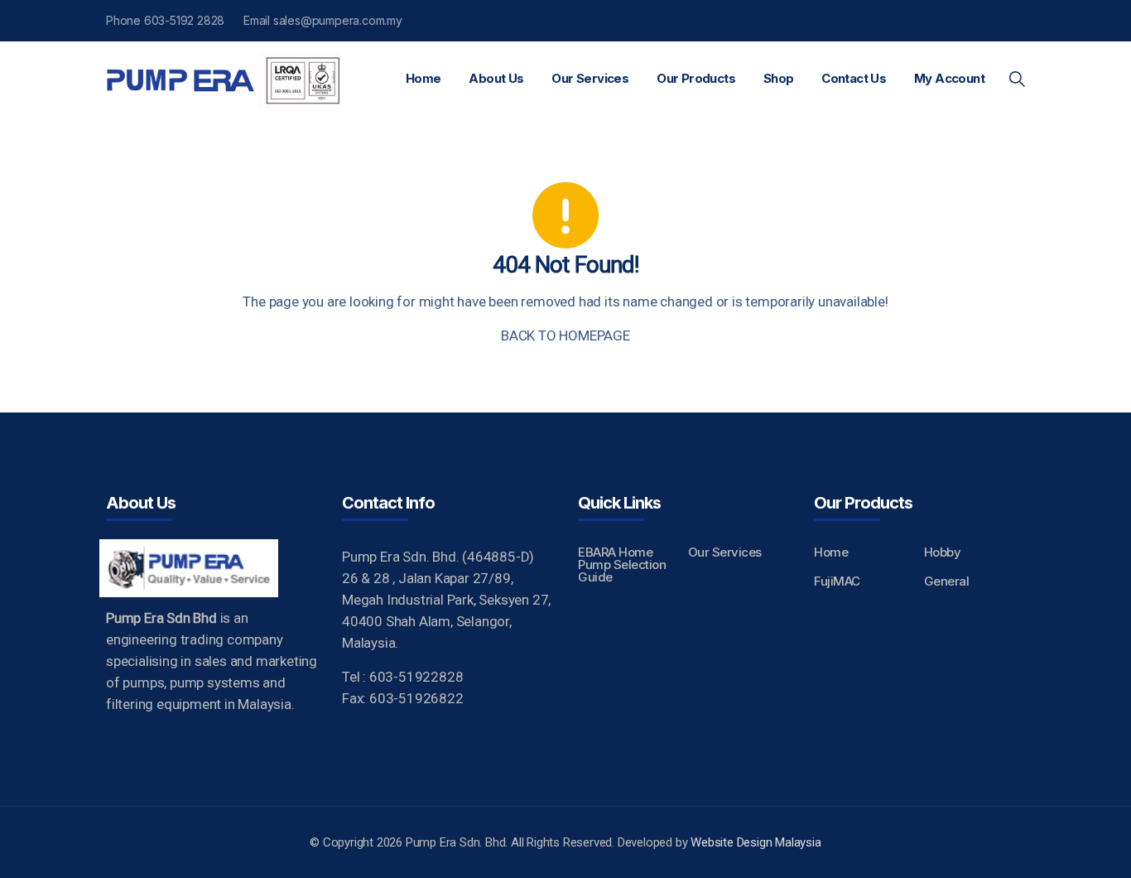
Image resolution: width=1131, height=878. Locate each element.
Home (423, 78)
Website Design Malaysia (756, 842)
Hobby (942, 552)
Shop (778, 78)
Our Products (696, 78)
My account (949, 78)
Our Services (589, 78)
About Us (496, 78)
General (947, 581)
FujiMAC (837, 581)
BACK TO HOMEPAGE (565, 335)
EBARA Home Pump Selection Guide (622, 564)
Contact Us (853, 78)
